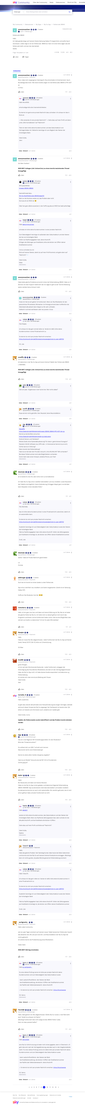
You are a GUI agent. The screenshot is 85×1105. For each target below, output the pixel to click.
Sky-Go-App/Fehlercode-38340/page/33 (31, 196)
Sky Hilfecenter (22, 1095)
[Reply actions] (70, 98)
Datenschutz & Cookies (55, 1095)
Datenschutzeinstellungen (19, 1098)
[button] (20, 151)
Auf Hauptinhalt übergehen (8, 1)
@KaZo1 (25, 810)
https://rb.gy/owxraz (59, 990)
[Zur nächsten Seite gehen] (58, 1087)
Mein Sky (15, 1095)
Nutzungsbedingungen (42, 1095)
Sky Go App (47, 24)
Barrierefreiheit (31, 1095)
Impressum (35, 1098)
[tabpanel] (42, 580)
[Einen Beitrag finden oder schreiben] (69, 12)
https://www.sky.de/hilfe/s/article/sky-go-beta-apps (35, 436)
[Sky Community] (22, 2)
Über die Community (40, 2)
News (51, 2)
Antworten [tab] (17, 71)
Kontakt (29, 1098)
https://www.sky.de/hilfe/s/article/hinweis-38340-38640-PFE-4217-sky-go (42, 431)
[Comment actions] (71, 75)
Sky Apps (38, 24)
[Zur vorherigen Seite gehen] (29, 1087)
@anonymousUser (28, 224)
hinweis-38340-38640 (26, 188)
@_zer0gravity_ (27, 967)
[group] (57, 52)
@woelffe (22, 429)
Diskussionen (60, 2)
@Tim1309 (26, 1039)
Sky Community (17, 24)
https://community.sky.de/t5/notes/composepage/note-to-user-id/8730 (41, 339)
